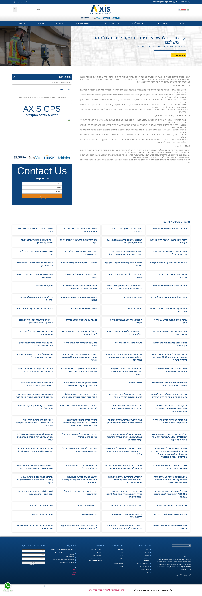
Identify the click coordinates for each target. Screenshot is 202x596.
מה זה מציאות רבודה (88, 514)
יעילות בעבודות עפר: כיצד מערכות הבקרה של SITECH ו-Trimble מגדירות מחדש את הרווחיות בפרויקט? (169, 437)
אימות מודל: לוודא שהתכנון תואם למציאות (169, 297)
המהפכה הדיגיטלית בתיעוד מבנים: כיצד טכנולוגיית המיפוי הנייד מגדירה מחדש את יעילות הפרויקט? (124, 437)
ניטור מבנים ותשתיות (133, 297)
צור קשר (21, 23)
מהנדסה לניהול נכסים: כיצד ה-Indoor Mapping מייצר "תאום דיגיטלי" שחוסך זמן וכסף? (35, 480)
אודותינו (41, 23)
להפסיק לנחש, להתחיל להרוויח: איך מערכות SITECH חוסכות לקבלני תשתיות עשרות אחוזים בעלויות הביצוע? (80, 423)
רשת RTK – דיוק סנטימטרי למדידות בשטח (79, 263)
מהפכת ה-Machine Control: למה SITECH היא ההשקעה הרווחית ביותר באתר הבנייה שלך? (35, 437)
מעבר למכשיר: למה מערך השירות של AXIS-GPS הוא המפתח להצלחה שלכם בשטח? (170, 494)
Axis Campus (83, 23)
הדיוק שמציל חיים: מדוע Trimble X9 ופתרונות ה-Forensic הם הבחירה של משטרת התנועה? (171, 408)
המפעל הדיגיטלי (135, 308)
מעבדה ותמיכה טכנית (110, 23)
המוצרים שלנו (139, 23)
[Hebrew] (179, 9)
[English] (185, 9)
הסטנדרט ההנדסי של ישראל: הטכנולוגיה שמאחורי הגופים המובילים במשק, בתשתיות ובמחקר (125, 480)
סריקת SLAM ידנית (44, 286)
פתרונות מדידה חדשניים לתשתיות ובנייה (169, 228)
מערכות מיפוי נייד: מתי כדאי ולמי (128, 343)
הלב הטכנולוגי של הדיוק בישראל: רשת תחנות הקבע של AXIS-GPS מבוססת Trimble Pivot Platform (170, 480)
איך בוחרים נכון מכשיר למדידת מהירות (170, 514)
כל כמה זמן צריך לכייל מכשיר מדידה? (81, 320)
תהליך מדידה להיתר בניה (42, 514)
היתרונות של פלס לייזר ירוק (41, 505)
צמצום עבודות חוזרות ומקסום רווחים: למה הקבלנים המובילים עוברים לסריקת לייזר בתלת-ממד (124, 357)
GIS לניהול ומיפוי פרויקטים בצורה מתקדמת (168, 263)
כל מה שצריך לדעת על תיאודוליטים (172, 505)
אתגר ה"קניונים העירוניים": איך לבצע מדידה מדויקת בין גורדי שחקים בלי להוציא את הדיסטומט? (124, 494)
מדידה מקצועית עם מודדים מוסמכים (126, 505)
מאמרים (59, 23)
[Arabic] (188, 9)
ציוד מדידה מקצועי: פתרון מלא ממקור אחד (35, 308)
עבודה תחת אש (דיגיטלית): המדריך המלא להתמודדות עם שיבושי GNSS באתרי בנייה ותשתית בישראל (169, 357)
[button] (14, 77)
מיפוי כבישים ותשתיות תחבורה (84, 308)
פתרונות (164, 23)
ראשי (182, 23)
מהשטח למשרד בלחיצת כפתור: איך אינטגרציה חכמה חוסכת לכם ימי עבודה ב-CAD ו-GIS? (79, 480)
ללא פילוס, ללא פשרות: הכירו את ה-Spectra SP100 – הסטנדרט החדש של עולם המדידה (34, 423)
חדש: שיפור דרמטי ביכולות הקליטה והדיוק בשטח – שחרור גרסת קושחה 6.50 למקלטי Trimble (79, 357)
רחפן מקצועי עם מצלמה (87, 505)
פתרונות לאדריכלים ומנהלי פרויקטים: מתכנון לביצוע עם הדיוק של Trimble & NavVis (126, 371)
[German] (182, 9)
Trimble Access (135, 383)
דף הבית (183, 47)
